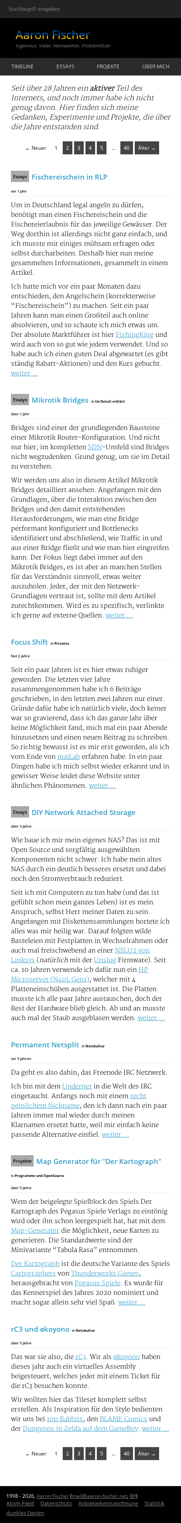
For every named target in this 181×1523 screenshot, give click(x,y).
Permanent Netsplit (45, 1044)
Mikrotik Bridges (60, 400)
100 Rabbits (65, 1419)
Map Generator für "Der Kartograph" (98, 1161)
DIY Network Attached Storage (84, 812)
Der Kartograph (35, 1264)
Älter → (147, 147)
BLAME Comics (123, 1419)
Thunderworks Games (105, 1274)
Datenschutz (56, 1503)
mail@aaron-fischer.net (99, 1496)
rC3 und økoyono (40, 1329)
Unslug (105, 960)
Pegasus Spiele (97, 1283)
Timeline (22, 66)
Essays (65, 66)
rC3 (80, 1357)
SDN (95, 447)
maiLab (68, 757)
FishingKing (135, 335)
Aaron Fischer (53, 34)
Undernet (77, 1087)
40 (127, 147)
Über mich (156, 66)
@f (133, 1496)
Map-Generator (35, 1231)
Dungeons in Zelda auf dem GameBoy (80, 1429)
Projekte (108, 66)
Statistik (154, 1503)
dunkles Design (25, 1513)
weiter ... (24, 373)
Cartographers (33, 1274)
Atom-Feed (20, 1503)
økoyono (126, 1357)
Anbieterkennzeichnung (108, 1503)
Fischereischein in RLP (69, 177)
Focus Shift (29, 642)
